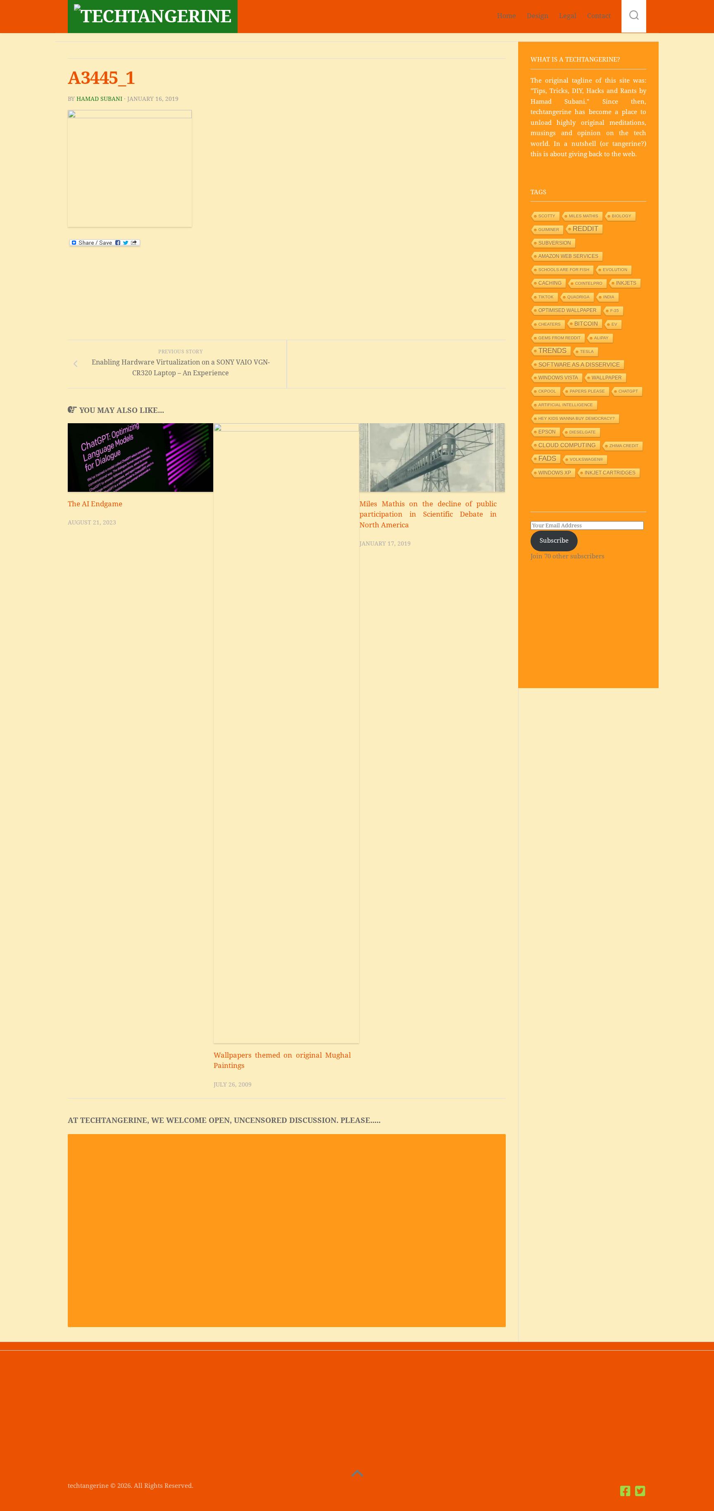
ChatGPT (628, 391)
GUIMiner (548, 229)
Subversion (554, 243)
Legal (567, 16)
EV (614, 324)
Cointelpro (588, 283)
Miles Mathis (583, 216)
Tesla (587, 351)
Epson (547, 432)
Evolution (615, 269)
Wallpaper (607, 378)
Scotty (546, 216)
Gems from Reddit (559, 338)
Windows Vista (558, 378)
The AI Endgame (95, 504)
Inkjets (626, 283)
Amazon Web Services (568, 256)
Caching (550, 283)
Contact (599, 16)
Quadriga (578, 297)
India (608, 297)
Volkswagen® (586, 459)
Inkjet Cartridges (610, 473)
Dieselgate (582, 432)
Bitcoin (586, 323)
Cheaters (549, 324)
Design (537, 16)
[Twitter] (640, 1491)
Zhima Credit (623, 445)
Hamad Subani (99, 98)
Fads (547, 458)
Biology (621, 216)
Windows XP (554, 473)
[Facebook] (625, 1491)
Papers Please (587, 391)
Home (506, 16)
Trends (552, 351)
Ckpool (547, 391)
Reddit (585, 229)
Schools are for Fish (563, 269)
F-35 (614, 310)
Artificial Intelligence (565, 405)
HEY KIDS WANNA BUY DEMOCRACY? (576, 418)
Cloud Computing (567, 445)
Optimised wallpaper (567, 310)
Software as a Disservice (579, 364)
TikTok (546, 297)
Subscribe (554, 540)
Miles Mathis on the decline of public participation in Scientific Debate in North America (428, 514)
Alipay (601, 338)
